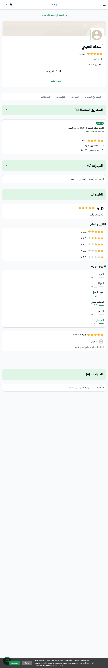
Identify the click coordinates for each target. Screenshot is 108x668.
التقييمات (60, 97)
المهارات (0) (95, 165)
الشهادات (45, 97)
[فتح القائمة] (104, 5)
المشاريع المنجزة (93, 97)
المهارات (75, 97)
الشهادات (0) (94, 374)
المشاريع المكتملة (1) (89, 109)
